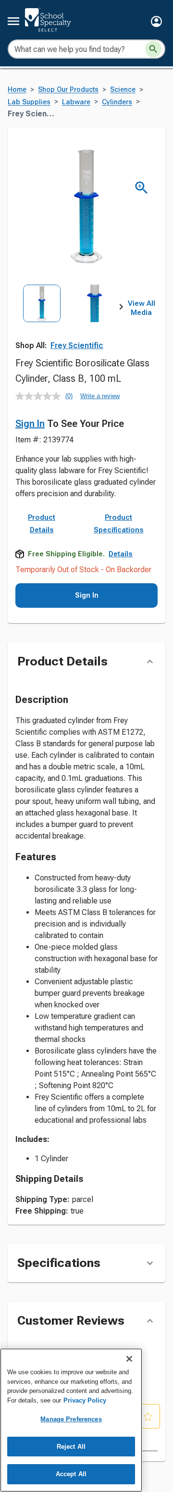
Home (17, 90)
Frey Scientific (76, 345)
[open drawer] (13, 21)
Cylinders (117, 102)
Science (123, 90)
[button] (156, 21)
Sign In (30, 423)
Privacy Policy (84, 1400)
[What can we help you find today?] (153, 49)
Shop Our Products (68, 90)
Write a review (100, 396)
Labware (76, 102)
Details (121, 554)
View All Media (141, 308)
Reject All (71, 1446)
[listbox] (68, 317)
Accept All (71, 1474)
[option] (41, 317)
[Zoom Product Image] (141, 188)
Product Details (41, 523)
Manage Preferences (70, 1419)
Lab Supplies (29, 102)
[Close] (129, 1358)
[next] (121, 308)
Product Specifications (119, 523)
